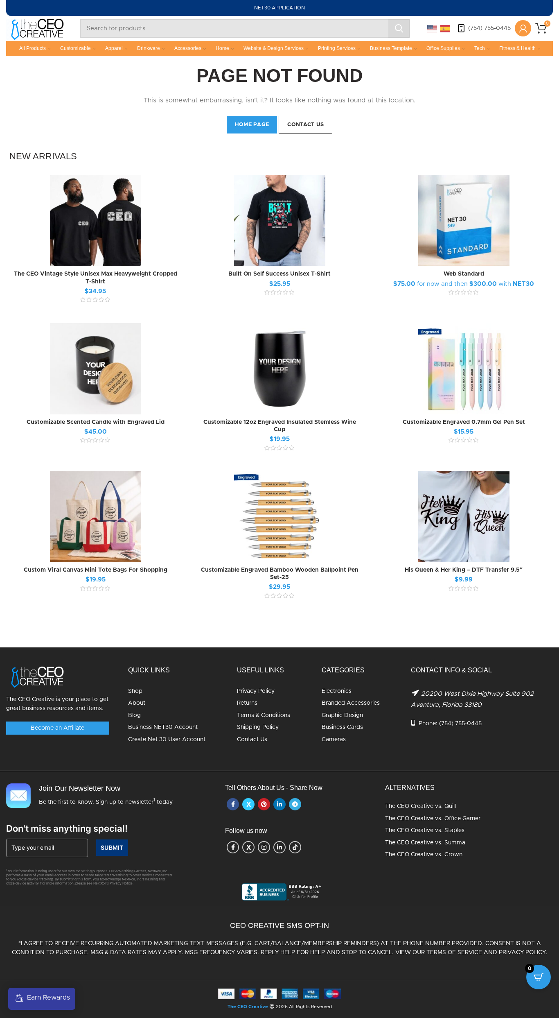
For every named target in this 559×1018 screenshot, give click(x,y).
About (136, 703)
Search (399, 28)
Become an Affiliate (57, 728)
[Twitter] (248, 804)
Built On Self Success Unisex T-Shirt (279, 274)
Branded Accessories (351, 703)
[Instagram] (264, 847)
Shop (135, 691)
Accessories (187, 48)
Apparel (114, 48)
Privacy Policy (256, 691)
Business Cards (342, 727)
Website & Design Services (273, 48)
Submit (112, 847)
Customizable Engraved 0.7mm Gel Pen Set (464, 422)
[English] (432, 28)
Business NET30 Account (163, 727)
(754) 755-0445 (489, 28)
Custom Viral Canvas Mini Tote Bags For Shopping (95, 570)
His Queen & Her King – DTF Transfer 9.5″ (464, 570)
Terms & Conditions (263, 715)
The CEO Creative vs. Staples (424, 830)
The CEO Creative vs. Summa (425, 843)
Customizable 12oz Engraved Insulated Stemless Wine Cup (279, 425)
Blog (134, 715)
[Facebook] (233, 804)
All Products (32, 48)
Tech (479, 48)
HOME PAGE (252, 124)
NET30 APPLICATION (279, 7)
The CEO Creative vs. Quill (420, 806)
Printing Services (337, 48)
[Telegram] (295, 804)
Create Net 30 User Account (166, 739)
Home (222, 48)
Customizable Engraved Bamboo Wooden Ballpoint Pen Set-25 (279, 573)
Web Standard (464, 274)
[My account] (523, 28)
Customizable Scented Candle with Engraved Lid (96, 422)
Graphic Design (342, 715)
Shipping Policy (258, 727)
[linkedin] (279, 804)
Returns (247, 703)
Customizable (75, 48)
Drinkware (148, 48)
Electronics (337, 691)
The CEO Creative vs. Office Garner (432, 818)
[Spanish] (445, 28)
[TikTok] (295, 847)
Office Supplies (443, 48)
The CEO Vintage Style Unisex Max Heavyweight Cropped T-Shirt (95, 277)
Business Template (391, 48)
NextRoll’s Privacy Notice (113, 883)
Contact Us (252, 739)
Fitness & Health (517, 48)
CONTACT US (305, 124)
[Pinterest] (264, 804)
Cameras (334, 739)
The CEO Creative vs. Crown (423, 854)
